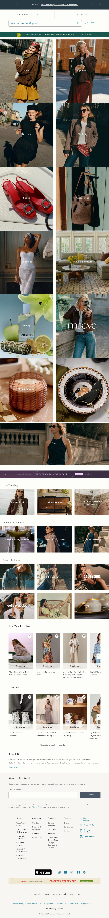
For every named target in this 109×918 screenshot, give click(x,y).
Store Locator (86, 819)
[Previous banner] (16, 5)
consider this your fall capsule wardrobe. (59, 5)
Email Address (15, 790)
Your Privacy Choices (54, 909)
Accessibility (62, 904)
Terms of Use (32, 904)
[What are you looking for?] (78, 23)
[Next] (97, 656)
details (66, 745)
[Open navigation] (99, 23)
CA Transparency (47, 904)
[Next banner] (92, 5)
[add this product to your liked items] (29, 636)
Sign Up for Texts (87, 831)
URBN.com (74, 904)
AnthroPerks (88, 825)
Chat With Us (88, 837)
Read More (13, 767)
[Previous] (11, 656)
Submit (90, 795)
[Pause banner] (99, 5)
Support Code (87, 904)
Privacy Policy (37, 807)
